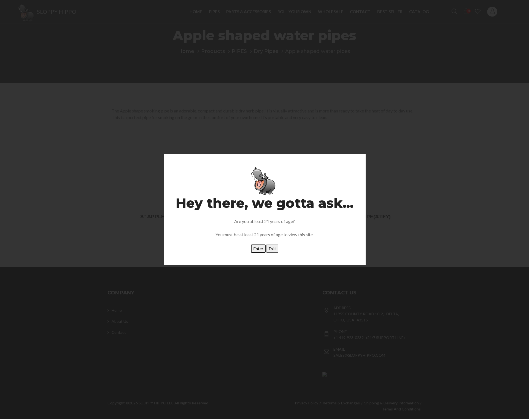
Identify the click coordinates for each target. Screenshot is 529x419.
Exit (272, 248)
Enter (258, 248)
